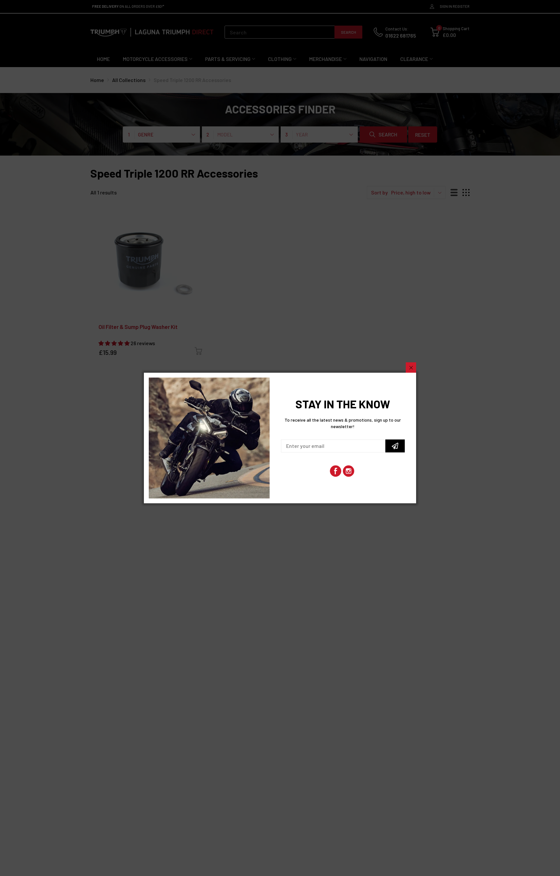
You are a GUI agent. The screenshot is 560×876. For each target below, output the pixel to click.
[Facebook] (335, 471)
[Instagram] (348, 471)
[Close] (411, 367)
